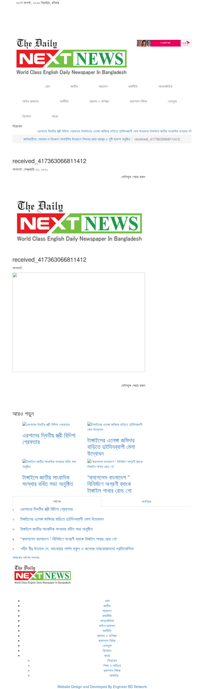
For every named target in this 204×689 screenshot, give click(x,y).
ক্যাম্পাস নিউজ (138, 101)
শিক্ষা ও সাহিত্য (112, 665)
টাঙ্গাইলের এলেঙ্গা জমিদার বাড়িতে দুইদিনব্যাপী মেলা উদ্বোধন (108, 130)
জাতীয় (74, 86)
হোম (47, 86)
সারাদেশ (103, 86)
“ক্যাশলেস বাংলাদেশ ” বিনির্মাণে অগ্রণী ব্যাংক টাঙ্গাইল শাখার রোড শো (110, 484)
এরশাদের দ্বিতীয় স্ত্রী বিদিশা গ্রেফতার (52, 130)
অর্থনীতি (64, 101)
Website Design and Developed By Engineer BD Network (102, 686)
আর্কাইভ (113, 675)
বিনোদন (26, 116)
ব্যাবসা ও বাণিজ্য (99, 101)
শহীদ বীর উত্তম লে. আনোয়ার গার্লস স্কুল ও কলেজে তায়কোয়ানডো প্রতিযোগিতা (77, 548)
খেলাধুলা (172, 101)
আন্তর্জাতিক (165, 86)
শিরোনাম (112, 660)
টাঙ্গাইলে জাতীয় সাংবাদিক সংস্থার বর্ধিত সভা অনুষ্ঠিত (173, 130)
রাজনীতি (133, 86)
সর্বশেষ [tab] (57, 501)
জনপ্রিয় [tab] (146, 501)
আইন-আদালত (30, 101)
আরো (55, 116)
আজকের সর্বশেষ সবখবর (25, 557)
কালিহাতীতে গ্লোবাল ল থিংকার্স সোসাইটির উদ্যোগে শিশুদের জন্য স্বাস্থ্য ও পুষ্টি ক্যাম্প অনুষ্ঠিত (76, 138)
